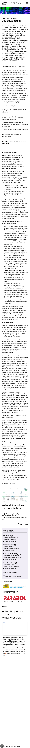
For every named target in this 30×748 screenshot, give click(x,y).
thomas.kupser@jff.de (12, 548)
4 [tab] (10, 653)
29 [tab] (17, 658)
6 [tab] (15, 653)
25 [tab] (8, 658)
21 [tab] (24, 656)
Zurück (5, 606)
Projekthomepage (7, 417)
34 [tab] (15, 660)
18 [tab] (17, 656)
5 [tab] (12, 653)
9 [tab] (22, 653)
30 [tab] (20, 658)
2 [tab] (5, 653)
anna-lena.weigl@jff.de (12, 566)
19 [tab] (20, 656)
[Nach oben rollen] (26, 744)
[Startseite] (4, 3)
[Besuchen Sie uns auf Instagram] (18, 3)
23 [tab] (3, 658)
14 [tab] (8, 656)
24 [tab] (5, 658)
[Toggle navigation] (27, 3)
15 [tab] (10, 656)
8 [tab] (20, 653)
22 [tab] (27, 656)
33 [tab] (27, 658)
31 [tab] (22, 658)
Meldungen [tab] (21, 66)
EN (21, 3)
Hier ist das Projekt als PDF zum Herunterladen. (12, 135)
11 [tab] (27, 653)
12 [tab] (3, 656)
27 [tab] (12, 658)
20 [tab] (22, 656)
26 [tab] (10, 658)
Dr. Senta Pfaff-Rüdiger (11, 554)
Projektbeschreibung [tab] (9, 66)
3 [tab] (8, 653)
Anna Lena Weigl (9, 563)
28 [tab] (15, 658)
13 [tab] (5, 656)
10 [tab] (24, 653)
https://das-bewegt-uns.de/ (13, 576)
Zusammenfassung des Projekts (16, 517)
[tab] (22, 66)
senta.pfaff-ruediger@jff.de (13, 557)
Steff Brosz (7, 536)
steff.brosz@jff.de (10, 539)
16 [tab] (12, 656)
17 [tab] (15, 656)
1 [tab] (3, 653)
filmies (16, 450)
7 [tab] (17, 653)
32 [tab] (24, 658)
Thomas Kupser (8, 545)
